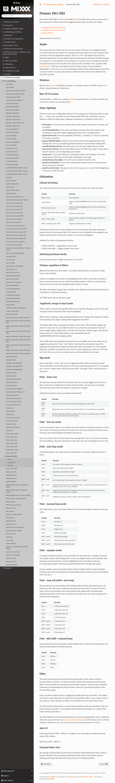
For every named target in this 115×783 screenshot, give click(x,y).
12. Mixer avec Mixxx (10, 61)
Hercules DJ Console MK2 (14, 206)
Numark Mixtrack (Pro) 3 (13, 398)
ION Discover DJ (11, 269)
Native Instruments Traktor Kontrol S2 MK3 (18, 332)
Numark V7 (9, 430)
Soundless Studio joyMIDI (14, 514)
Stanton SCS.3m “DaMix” (14, 530)
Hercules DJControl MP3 (14, 245)
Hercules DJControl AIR (13, 222)
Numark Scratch (11, 424)
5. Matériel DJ (7, 35)
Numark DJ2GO (11, 376)
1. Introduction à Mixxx (11, 22)
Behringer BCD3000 (12, 110)
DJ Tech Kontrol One (12, 158)
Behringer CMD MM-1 (13, 119)
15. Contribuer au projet (11, 71)
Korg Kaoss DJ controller (14, 282)
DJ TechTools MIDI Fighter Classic (16, 168)
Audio (9, 459)
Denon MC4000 (11, 139)
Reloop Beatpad (11, 481)
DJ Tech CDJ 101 (11, 148)
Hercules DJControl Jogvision (15, 241)
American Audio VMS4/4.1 (14, 100)
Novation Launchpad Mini (14, 363)
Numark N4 (9, 408)
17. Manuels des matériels (11, 77)
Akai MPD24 (10, 87)
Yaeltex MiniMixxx (11, 565)
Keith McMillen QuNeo (13, 276)
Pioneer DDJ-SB (11, 453)
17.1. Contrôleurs (10, 81)
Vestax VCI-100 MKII (13, 555)
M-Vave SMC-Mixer (12, 311)
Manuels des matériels (53, 4)
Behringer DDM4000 (13, 126)
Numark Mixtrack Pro (13, 395)
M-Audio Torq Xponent (13, 298)
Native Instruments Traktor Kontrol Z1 (18, 353)
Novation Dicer (10, 360)
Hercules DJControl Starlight (15, 253)
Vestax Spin (9, 540)
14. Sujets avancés (9, 67)
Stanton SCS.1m (11, 524)
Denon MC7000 (11, 145)
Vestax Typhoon (11, 543)
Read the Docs (87, 777)
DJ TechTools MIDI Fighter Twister (17, 174)
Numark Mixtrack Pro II (13, 405)
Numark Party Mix (12, 421)
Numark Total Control (13, 427)
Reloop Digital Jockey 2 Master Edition (18, 495)
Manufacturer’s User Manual (53, 30)
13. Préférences (8, 64)
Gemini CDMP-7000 (12, 190)
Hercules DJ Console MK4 (14, 209)
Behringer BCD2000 (12, 107)
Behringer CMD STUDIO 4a (15, 123)
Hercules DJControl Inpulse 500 (16, 235)
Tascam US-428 (11, 534)
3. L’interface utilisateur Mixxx (13, 29)
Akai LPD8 (9, 84)
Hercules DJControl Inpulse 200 (16, 229)
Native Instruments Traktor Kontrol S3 (18, 336)
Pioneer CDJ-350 (11, 437)
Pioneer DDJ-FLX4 (12, 450)
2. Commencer (8, 25)
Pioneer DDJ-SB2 (11, 456)
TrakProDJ (9, 537)
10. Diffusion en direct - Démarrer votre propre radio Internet (16, 53)
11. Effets (6, 57)
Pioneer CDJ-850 (11, 440)
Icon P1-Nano (10, 263)
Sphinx (53, 777)
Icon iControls (10, 260)
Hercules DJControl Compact (15, 225)
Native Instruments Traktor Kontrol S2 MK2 (18, 327)
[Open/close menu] (1, 78)
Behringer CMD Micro (13, 116)
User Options (11, 462)
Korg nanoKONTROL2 (13, 289)
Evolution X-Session (12, 184)
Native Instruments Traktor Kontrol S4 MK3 (18, 346)
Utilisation (10, 465)
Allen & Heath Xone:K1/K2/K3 (16, 91)
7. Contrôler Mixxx (9, 42)
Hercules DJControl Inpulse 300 (16, 232)
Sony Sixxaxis (10, 511)
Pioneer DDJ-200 (11, 443)
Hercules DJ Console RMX (14, 213)
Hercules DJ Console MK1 (14, 203)
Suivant (103, 764)
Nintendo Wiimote (12, 356)
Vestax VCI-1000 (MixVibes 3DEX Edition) (17, 548)
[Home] (40, 4)
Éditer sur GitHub (102, 4)
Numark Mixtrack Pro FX (14, 402)
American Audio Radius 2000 (15, 94)
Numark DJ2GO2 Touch (13, 379)
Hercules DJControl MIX (14, 219)
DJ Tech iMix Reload (12, 155)
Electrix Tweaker (11, 180)
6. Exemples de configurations (13, 39)
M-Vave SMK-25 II (12, 314)
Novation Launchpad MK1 (14, 366)
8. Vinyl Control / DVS (10, 45)
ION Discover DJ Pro (12, 272)
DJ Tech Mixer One (12, 164)
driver (53, 85)
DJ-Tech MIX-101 (11, 161)
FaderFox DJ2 (10, 187)
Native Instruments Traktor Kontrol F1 (18, 317)
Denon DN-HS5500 (12, 129)
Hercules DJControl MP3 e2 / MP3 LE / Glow (18, 249)
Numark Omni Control (13, 418)
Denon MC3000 (11, 136)
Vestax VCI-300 (11, 558)
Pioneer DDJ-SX (11, 472)
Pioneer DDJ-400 (11, 446)
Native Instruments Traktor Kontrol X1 (18, 350)
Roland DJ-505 (10, 508)
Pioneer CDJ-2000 (12, 434)
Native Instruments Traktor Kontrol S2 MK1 (18, 322)
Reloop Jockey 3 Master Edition (16, 498)
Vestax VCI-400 (11, 561)
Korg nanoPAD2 (11, 292)
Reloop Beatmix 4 (11, 478)
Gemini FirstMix (11, 193)
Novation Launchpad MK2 (14, 369)
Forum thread (47, 33)
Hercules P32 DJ (11, 256)
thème (70, 777)
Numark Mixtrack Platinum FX (15, 392)
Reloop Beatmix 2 (11, 475)
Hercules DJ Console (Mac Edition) (17, 200)
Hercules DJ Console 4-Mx (14, 197)
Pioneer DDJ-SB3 (11, 469)
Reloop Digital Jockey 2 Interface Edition (16, 491)
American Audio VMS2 (13, 97)
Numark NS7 (10, 414)
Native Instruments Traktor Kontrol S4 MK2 (18, 341)
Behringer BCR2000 (12, 113)
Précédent (47, 764)
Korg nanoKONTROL (12, 285)
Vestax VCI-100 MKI (12, 552)
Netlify (52, 779)
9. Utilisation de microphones (13, 49)
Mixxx (17, 3)
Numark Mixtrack (11, 385)
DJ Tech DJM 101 (11, 152)
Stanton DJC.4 (10, 518)
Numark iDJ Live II (12, 382)
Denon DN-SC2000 (12, 132)
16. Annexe (6, 74)
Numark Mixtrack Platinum (14, 389)
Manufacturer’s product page (53, 27)
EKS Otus (9, 177)
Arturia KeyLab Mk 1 (12, 103)
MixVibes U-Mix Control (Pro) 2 (16, 308)
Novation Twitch (11, 373)
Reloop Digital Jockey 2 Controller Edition (17, 486)
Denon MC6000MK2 (13, 142)
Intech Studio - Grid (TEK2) (14, 266)
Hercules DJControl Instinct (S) (15, 238)
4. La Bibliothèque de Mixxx (12, 32)
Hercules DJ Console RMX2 (15, 216)
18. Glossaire (7, 568)
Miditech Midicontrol (12, 301)
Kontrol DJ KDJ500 (12, 279)
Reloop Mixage (10, 502)
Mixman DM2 (10, 305)
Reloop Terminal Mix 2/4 (13, 505)
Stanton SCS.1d (11, 521)
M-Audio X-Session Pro (13, 295)
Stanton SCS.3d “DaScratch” (15, 527)
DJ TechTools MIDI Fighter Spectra (17, 171)
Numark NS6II (10, 411)
